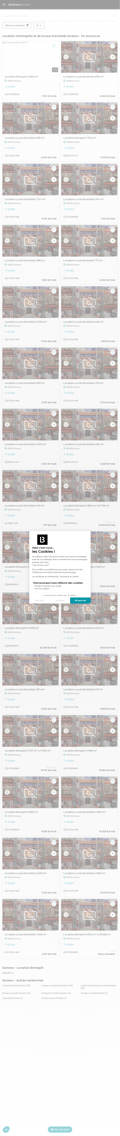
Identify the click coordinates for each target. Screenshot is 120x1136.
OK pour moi (80, 600)
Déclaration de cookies (69, 577)
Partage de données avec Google (47, 586)
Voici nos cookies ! (42, 589)
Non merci (39, 600)
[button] (6, 1129)
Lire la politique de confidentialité (45, 577)
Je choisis (59, 600)
